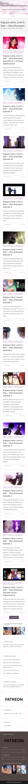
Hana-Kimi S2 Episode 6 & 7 (14, 662)
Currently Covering (13, 102)
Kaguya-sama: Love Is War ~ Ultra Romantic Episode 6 (13, 347)
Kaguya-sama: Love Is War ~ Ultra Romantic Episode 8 (13, 252)
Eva (4, 659)
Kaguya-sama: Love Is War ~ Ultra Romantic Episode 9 (13, 204)
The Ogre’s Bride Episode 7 (13, 659)
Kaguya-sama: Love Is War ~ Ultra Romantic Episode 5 (13, 393)
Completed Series (12, 50)
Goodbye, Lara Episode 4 (13, 673)
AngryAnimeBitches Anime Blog (14, 5)
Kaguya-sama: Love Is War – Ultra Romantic (13, 28)
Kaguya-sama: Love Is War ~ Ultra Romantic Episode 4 (13, 443)
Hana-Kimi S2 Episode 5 (13, 670)
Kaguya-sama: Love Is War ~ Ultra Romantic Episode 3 (13, 493)
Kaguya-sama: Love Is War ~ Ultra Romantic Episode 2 (13, 541)
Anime (4, 50)
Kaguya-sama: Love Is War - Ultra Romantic (14, 52)
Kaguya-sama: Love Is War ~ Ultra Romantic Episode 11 (13, 109)
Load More (14, 617)
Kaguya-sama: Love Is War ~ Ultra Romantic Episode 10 (13, 156)
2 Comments (7, 81)
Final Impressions (14, 52)
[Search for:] (16, 16)
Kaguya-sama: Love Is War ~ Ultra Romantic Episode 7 (13, 300)
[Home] (1, 28)
